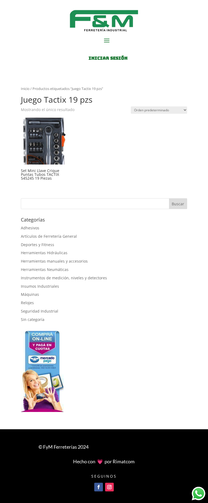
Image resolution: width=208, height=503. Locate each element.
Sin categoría (32, 319)
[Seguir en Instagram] (109, 487)
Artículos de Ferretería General (49, 236)
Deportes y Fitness (37, 244)
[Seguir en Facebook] (98, 487)
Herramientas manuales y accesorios (54, 261)
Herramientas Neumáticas (45, 269)
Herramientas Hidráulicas (44, 252)
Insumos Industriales (40, 286)
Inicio (25, 88)
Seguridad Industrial (39, 311)
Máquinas (30, 294)
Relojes (27, 302)
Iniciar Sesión (108, 58)
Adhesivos (30, 227)
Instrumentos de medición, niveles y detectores (64, 277)
